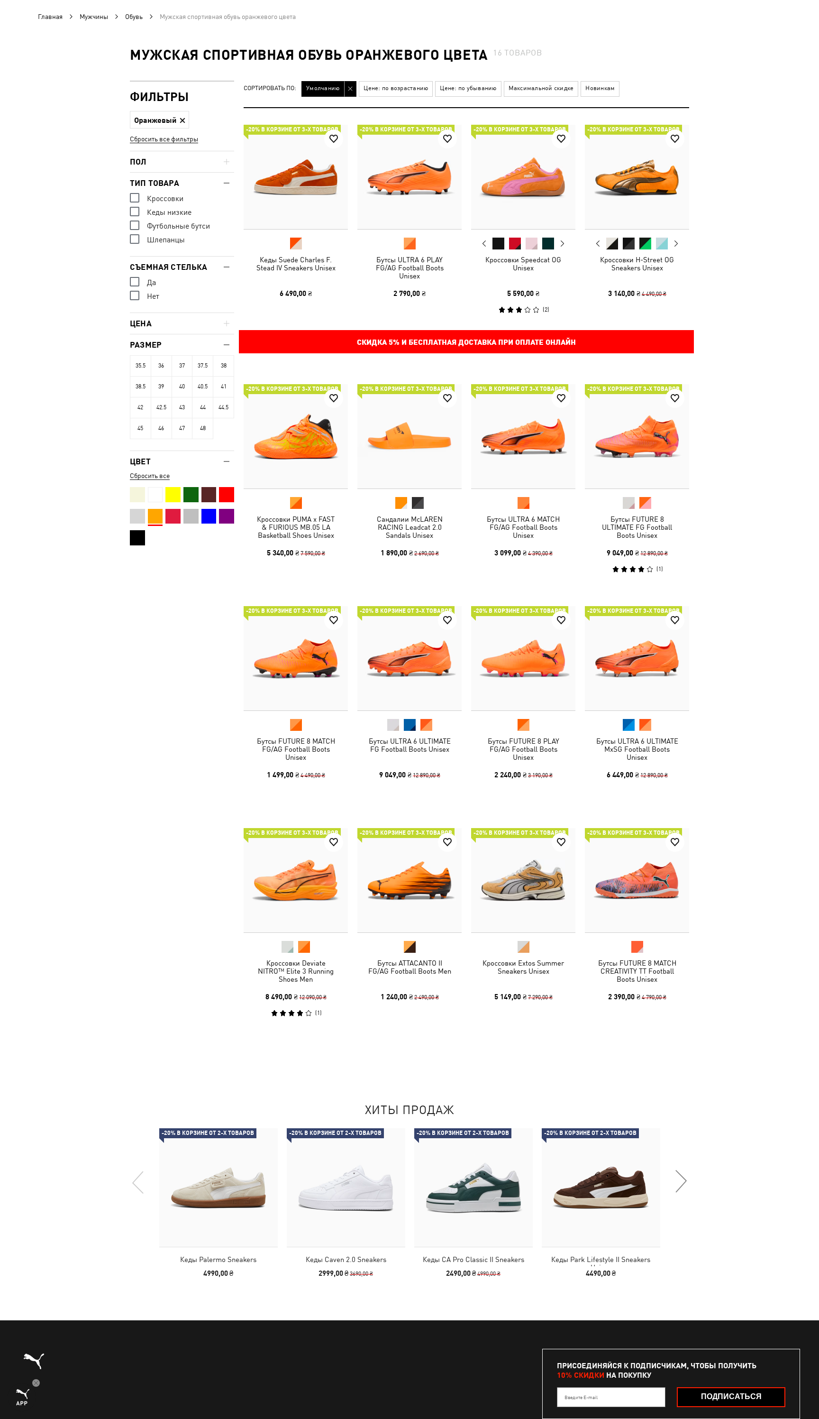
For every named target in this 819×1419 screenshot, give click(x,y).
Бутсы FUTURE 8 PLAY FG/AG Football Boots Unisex (523, 749)
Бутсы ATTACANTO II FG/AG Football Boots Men (409, 967)
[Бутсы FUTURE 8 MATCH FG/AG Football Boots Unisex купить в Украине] (296, 658)
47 (182, 428)
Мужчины (94, 16)
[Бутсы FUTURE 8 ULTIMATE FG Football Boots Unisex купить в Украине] (637, 436)
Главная (50, 16)
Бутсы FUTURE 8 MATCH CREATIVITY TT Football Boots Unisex (637, 971)
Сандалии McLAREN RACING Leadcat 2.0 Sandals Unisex (410, 527)
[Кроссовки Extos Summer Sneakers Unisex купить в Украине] (523, 880)
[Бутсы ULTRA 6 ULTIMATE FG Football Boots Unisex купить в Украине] (409, 658)
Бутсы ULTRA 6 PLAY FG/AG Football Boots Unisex (410, 268)
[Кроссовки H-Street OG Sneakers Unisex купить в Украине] (637, 177)
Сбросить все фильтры (164, 139)
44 (203, 407)
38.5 (141, 386)
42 (140, 407)
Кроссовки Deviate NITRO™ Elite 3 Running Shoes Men (296, 971)
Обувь (134, 16)
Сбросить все (150, 475)
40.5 (203, 386)
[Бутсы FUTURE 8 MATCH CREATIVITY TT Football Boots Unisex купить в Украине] (637, 880)
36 (161, 365)
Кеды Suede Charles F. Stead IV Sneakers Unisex (296, 264)
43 (182, 407)
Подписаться (731, 1396)
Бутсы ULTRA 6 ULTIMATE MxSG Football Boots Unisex (637, 749)
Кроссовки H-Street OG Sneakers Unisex (637, 264)
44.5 (223, 407)
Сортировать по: (270, 88)
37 (182, 365)
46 (161, 428)
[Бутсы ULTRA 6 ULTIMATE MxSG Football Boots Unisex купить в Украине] (637, 658)
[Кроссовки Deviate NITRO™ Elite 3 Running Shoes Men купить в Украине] (296, 880)
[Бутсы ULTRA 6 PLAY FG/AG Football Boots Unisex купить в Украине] (409, 177)
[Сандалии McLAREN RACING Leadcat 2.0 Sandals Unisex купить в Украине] (409, 436)
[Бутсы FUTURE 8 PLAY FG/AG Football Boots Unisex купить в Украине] (523, 658)
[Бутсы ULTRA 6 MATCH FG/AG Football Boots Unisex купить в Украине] (523, 436)
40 (182, 386)
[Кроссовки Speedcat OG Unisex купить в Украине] (523, 177)
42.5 (161, 407)
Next (562, 244)
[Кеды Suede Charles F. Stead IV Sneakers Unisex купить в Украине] (296, 177)
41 (224, 386)
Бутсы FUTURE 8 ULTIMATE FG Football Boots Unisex (637, 527)
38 (224, 365)
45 (140, 428)
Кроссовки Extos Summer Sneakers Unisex (523, 967)
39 (161, 386)
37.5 (203, 365)
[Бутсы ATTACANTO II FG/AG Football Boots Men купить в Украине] (409, 880)
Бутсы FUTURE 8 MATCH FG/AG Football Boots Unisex (296, 749)
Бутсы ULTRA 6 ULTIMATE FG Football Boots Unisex (410, 745)
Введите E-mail (581, 1397)
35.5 (141, 365)
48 (203, 428)
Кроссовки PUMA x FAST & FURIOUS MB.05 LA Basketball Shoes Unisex (296, 527)
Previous (484, 243)
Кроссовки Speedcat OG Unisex (523, 264)
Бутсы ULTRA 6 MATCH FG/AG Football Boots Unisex (523, 527)
